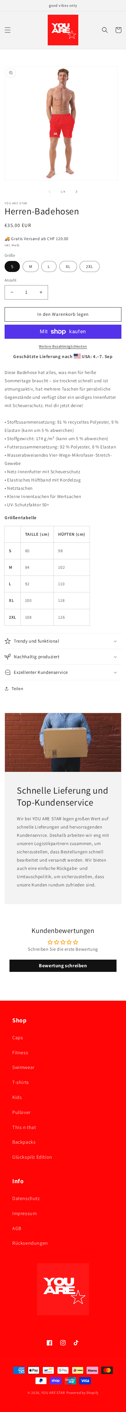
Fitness (20, 1052)
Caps (17, 1037)
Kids (17, 1097)
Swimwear (23, 1067)
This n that (24, 1127)
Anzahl (10, 280)
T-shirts (20, 1082)
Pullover (21, 1112)
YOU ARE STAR (53, 1392)
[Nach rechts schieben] (76, 191)
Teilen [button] (18, 688)
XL (68, 266)
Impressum (24, 1213)
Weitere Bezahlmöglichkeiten (63, 346)
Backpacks (23, 1142)
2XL (89, 266)
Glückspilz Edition (32, 1157)
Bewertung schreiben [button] (63, 965)
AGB (16, 1228)
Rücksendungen (30, 1243)
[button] (7, 30)
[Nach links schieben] (49, 191)
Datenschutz (26, 1198)
